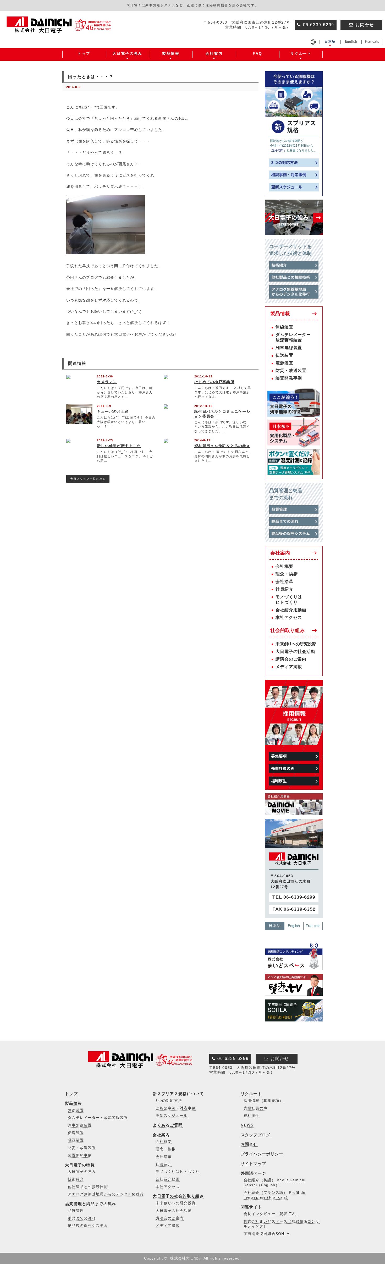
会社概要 (284, 566)
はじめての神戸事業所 (214, 382)
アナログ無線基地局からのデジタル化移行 (106, 1194)
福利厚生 (252, 1116)
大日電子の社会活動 (295, 651)
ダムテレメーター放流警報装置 (293, 337)
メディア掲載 (289, 666)
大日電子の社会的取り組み (178, 1196)
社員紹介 (284, 589)
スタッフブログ (256, 1135)
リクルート (251, 1093)
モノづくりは (289, 597)
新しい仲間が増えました (119, 446)
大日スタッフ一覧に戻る (88, 478)
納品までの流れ (82, 1218)
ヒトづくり (287, 602)
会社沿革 (284, 581)
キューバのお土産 (113, 411)
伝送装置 (284, 355)
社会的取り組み (287, 630)
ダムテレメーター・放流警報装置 (98, 1118)
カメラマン (107, 382)
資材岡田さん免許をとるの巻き (222, 446)
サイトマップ (253, 1163)
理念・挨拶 (287, 574)
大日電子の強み (82, 1172)
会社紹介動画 (168, 1179)
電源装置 (284, 363)
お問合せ (249, 1144)
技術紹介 (76, 1179)
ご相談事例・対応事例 (176, 1108)
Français (313, 926)
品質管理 (76, 1211)
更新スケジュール (172, 1116)
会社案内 (280, 553)
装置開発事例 (289, 378)
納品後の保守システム (88, 1226)
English (294, 926)
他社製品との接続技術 (88, 1187)
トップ (71, 1093)
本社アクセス (289, 617)
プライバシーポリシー (262, 1154)
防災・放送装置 (291, 370)
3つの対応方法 (169, 1101)
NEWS (247, 1125)
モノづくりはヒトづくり (178, 1172)
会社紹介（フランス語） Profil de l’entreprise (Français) (275, 1195)
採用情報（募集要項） (264, 1101)
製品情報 (280, 313)
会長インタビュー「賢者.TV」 (271, 1214)
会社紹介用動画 (291, 610)
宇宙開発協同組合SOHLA (267, 1234)
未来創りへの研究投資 (296, 644)
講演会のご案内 (291, 659)
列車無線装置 (289, 347)
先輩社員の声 (256, 1108)
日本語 (275, 926)
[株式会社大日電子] (59, 29)
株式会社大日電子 (186, 1258)
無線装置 (284, 327)
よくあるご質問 (168, 1125)
